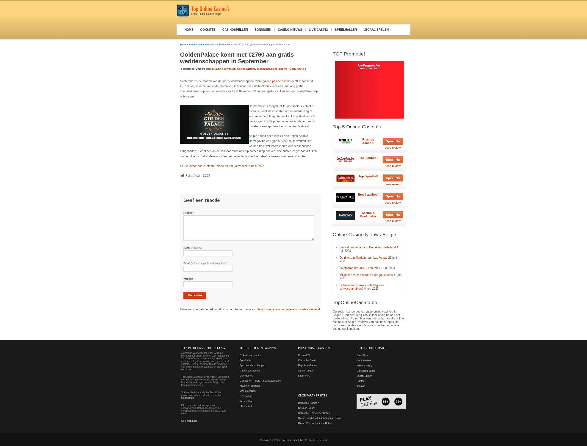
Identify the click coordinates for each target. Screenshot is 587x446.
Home (183, 44)
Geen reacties (297, 68)
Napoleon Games (308, 365)
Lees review (393, 147)
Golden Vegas (306, 370)
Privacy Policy (364, 365)
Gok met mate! (189, 420)
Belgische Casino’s (308, 403)
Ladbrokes (304, 375)
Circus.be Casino (307, 360)
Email (204, 263)
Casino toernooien (250, 370)
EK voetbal (246, 406)
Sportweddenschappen (252, 365)
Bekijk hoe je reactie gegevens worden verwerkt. (289, 309)
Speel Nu (393, 141)
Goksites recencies (250, 355)
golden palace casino (277, 81)
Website (188, 278)
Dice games (246, 375)
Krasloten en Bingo (250, 385)
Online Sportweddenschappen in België (319, 418)
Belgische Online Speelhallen (314, 413)
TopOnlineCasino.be (292, 440)
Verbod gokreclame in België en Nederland (368, 247)
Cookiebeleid (364, 360)
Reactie (188, 212)
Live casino (246, 396)
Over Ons (362, 355)
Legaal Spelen (364, 375)
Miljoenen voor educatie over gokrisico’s (366, 275)
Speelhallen (246, 360)
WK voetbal (246, 401)
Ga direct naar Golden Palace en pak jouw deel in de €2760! (224, 166)
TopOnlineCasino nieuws (272, 68)
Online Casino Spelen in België (315, 423)
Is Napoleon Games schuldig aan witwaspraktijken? (362, 287)
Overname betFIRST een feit (359, 268)
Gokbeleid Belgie (366, 370)
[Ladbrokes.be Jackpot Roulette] (369, 90)
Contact (361, 381)
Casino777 (304, 355)
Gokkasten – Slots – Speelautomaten (260, 380)
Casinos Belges (307, 408)
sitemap (361, 386)
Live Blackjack (248, 390)
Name (192, 247)
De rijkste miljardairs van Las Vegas (363, 257)
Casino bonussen (199, 44)
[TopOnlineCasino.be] (203, 16)
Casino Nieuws (246, 68)
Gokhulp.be (187, 397)
